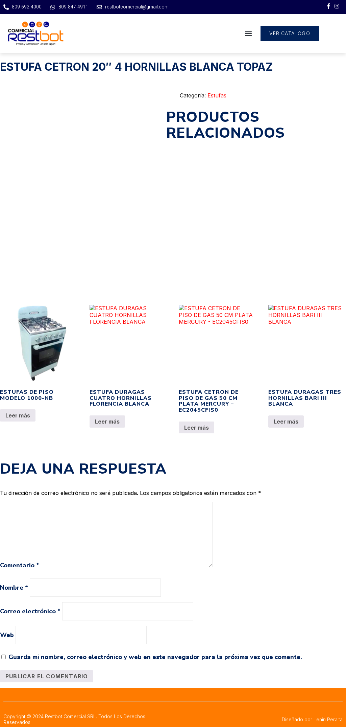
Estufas (216, 95)
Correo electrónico (30, 611)
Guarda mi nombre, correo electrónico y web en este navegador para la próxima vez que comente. (155, 657)
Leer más (17, 415)
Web (7, 635)
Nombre (14, 588)
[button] (248, 33)
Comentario (19, 565)
